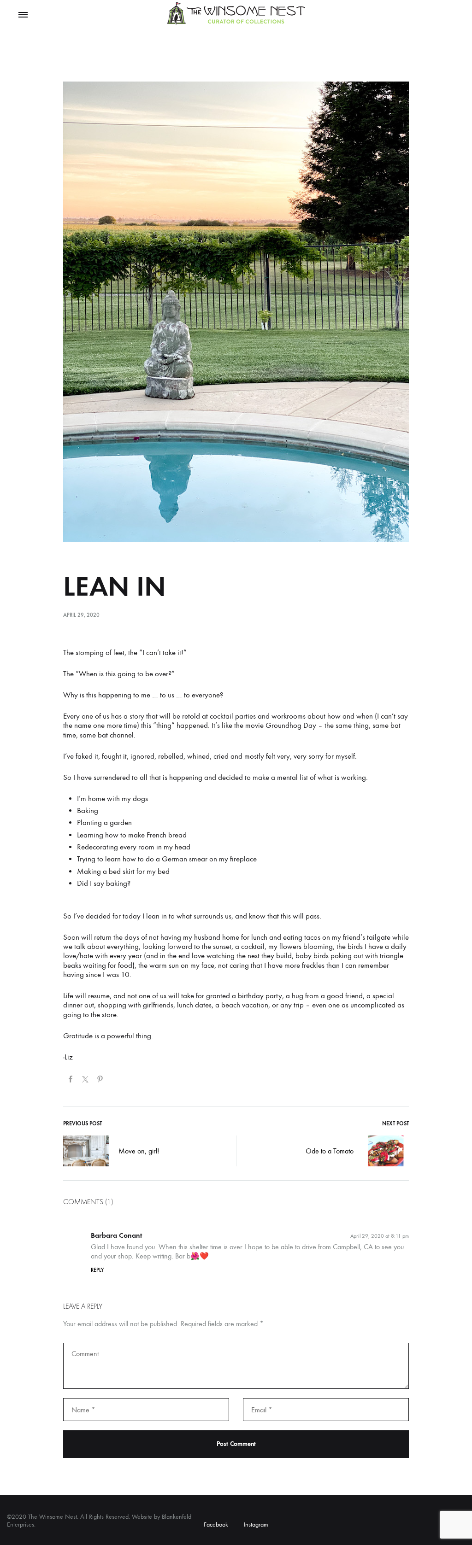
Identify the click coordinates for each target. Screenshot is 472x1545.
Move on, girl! (138, 1151)
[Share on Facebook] (70, 1080)
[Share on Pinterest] (100, 1080)
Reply (97, 1270)
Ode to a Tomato (330, 1151)
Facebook (216, 1524)
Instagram (256, 1524)
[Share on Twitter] (85, 1080)
